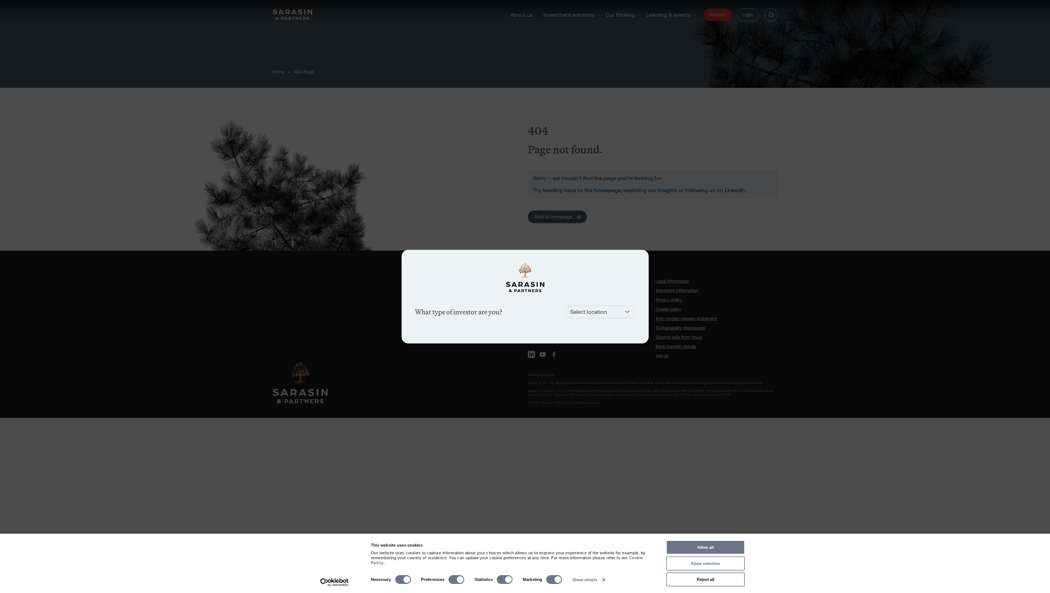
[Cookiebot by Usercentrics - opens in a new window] (334, 582)
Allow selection (705, 563)
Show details (584, 579)
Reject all (705, 579)
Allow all (705, 547)
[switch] (456, 579)
